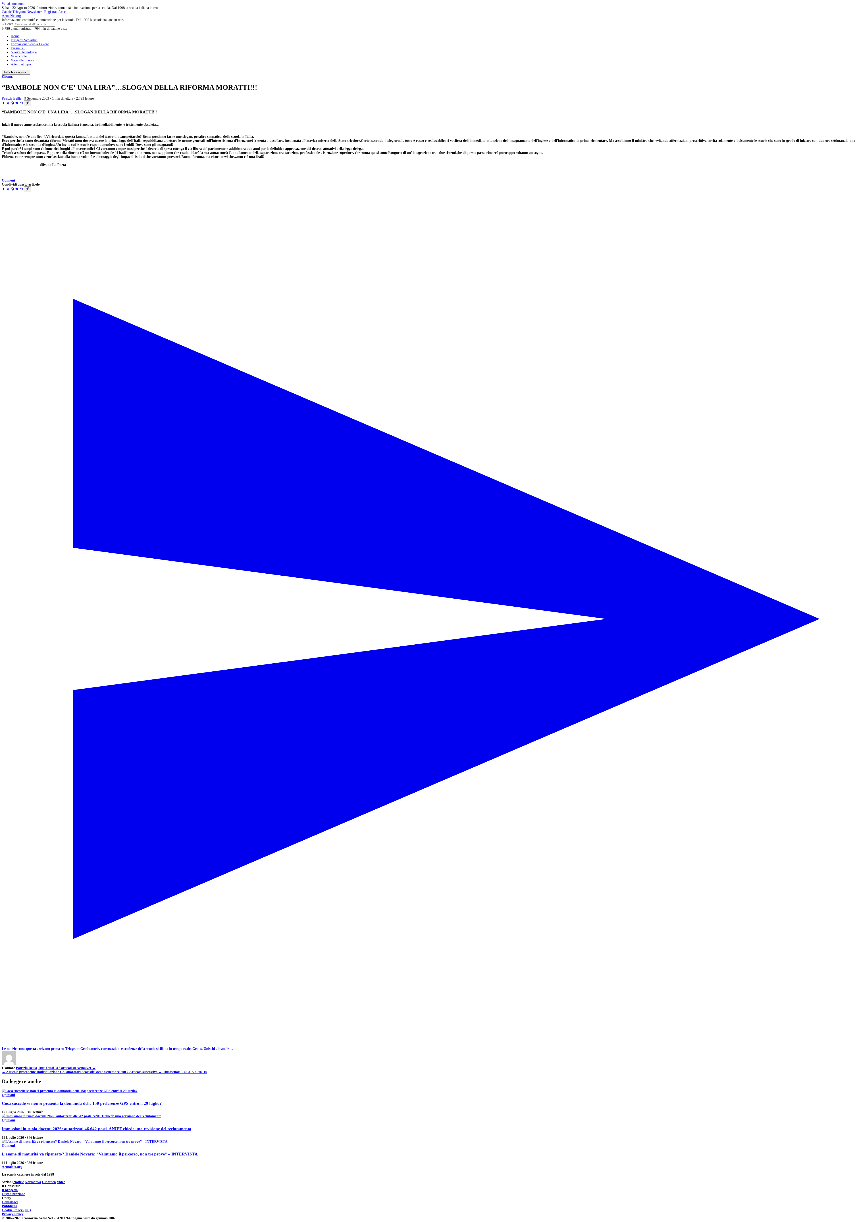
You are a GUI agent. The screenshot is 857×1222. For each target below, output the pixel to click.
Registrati (51, 12)
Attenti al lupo (21, 64)
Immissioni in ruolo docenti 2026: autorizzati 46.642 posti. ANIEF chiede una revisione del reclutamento (96, 1128)
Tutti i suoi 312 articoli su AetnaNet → (67, 1068)
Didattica (49, 1182)
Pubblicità (9, 1206)
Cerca (9, 24)
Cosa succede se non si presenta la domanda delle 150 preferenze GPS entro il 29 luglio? (82, 1103)
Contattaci (10, 1202)
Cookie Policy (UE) (16, 1210)
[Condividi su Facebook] (4, 103)
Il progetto (10, 1190)
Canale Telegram (14, 12)
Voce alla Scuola (22, 60)
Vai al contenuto (13, 4)
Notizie (18, 1182)
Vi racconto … (21, 56)
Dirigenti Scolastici (24, 40)
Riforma (7, 76)
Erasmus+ (18, 48)
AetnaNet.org (11, 16)
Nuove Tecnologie (24, 52)
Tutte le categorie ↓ (16, 72)
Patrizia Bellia (11, 98)
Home (15, 36)
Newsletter (34, 12)
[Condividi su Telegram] (17, 103)
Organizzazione (13, 1194)
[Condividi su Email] (21, 103)
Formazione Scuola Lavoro (30, 44)
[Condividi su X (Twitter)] (8, 103)
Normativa (33, 1182)
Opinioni (8, 180)
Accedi (63, 12)
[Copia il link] (27, 103)
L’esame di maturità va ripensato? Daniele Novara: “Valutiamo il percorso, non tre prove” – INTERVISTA (100, 1154)
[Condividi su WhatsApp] (12, 103)
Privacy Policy (12, 1214)
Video (61, 1182)
